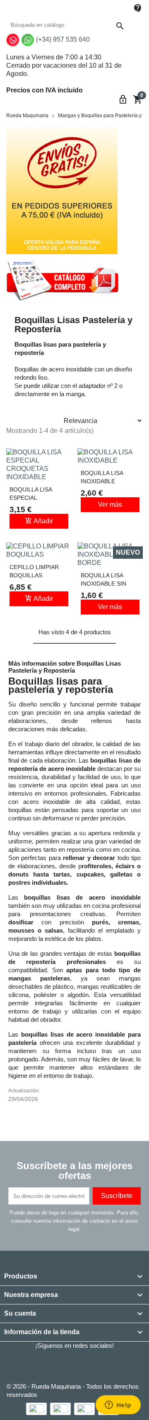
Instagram (104, 1363)
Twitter (59, 1363)
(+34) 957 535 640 (63, 39)
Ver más (110, 504)
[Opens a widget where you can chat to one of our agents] (118, 1405)
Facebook (36, 1363)
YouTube (82, 1363)
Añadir (39, 521)
